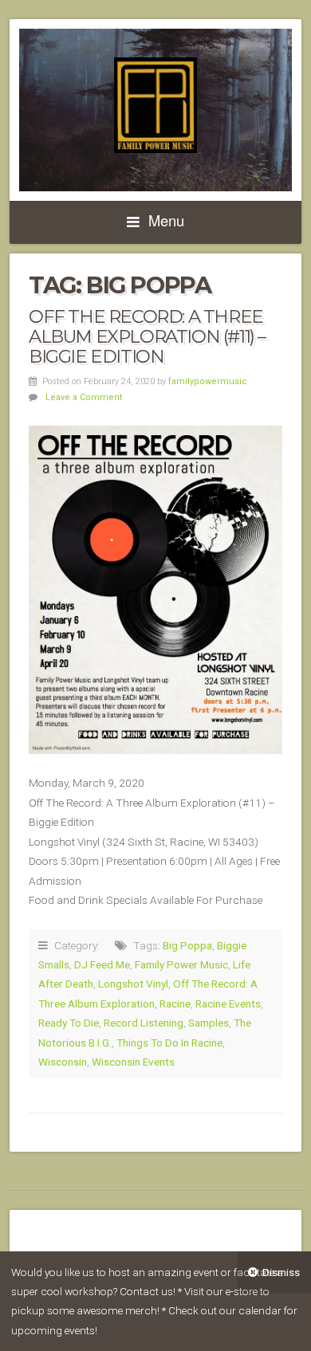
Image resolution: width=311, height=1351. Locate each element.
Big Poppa (187, 945)
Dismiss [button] (281, 1272)
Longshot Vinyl (133, 983)
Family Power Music (181, 964)
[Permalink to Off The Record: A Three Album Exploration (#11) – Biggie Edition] (155, 590)
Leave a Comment (83, 397)
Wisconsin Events (133, 1061)
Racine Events (228, 1003)
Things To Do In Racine (169, 1042)
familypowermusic (207, 381)
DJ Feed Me (102, 964)
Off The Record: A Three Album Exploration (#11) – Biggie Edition (147, 336)
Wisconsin (62, 1061)
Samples (208, 1022)
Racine (175, 1003)
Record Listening (143, 1022)
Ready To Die (68, 1022)
